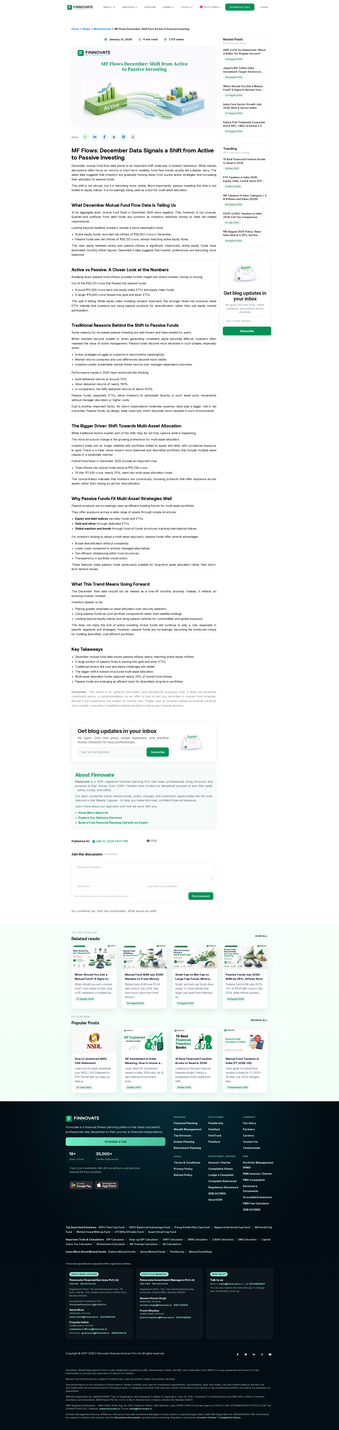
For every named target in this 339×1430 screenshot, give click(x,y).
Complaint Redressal (222, 1181)
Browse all (259, 1020)
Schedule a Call (115, 1141)
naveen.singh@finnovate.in (156, 1305)
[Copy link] (133, 137)
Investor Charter (219, 1162)
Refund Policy (183, 1175)
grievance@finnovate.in (95, 1333)
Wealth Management (187, 1129)
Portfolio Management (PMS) (258, 1165)
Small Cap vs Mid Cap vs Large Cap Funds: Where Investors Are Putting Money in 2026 (192, 977)
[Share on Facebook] (104, 137)
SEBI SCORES (217, 1193)
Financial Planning (185, 1123)
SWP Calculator (173, 1239)
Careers (248, 1135)
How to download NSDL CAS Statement (91, 1060)
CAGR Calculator (223, 1239)
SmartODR (215, 1199)
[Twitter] (246, 1354)
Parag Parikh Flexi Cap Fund (192, 1227)
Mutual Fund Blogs (200, 1251)
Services (128, 7)
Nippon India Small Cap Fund (232, 1227)
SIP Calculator (115, 1239)
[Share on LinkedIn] (95, 137)
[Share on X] (114, 137)
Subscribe (158, 752)
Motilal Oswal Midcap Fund (93, 1231)
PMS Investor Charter (257, 1173)
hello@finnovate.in (230, 1284)
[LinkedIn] (254, 1354)
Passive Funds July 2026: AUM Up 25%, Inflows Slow (244, 976)
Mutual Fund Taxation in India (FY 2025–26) (242, 1060)
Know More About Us (93, 812)
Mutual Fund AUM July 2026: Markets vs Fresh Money (144, 976)
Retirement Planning (187, 1148)
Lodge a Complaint (221, 1175)
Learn (167, 7)
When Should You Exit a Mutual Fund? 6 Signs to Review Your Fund (91, 977)
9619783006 (183, 1317)
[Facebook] (237, 1354)
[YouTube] (270, 1354)
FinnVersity (215, 1123)
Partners (249, 1129)
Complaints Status (220, 1168)
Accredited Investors (257, 1197)
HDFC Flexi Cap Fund (111, 1227)
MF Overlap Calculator (144, 1244)
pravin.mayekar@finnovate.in (157, 1317)
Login (264, 7)
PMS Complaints (254, 1180)
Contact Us (250, 1141)
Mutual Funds (102, 28)
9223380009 (107, 1317)
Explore (150, 7)
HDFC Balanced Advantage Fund (149, 1227)
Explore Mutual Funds (122, 1251)
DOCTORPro (212, 7)
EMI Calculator (247, 1239)
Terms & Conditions (187, 1162)
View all (261, 936)
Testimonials (251, 1148)
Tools (185, 7)
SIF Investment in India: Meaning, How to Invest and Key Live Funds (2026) (144, 1061)
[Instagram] (262, 1354)
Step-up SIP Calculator (143, 1239)
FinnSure (214, 1141)
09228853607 (257, 1284)
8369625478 (118, 1333)
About (108, 7)
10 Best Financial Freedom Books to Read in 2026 (193, 1060)
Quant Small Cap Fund (162, 1231)
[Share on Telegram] (123, 137)
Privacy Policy (183, 1168)
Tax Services (182, 1135)
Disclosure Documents (250, 1188)
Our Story (249, 1123)
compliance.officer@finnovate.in (88, 1329)
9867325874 (181, 1305)
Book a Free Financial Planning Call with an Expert (113, 822)
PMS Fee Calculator (256, 1203)
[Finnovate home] (115, 1118)
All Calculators (171, 1244)
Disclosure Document (127, 1417)
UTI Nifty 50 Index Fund (129, 1231)
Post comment (201, 896)
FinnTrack (214, 1135)
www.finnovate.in (109, 1408)
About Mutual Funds (153, 1251)
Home (75, 28)
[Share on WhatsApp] (85, 137)
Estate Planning (184, 1141)
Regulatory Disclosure (223, 1187)
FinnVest (214, 1129)
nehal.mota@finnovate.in (83, 1317)
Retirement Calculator (111, 1244)
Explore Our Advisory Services (100, 817)
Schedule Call (240, 7)
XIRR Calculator (198, 1239)
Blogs (86, 28)
